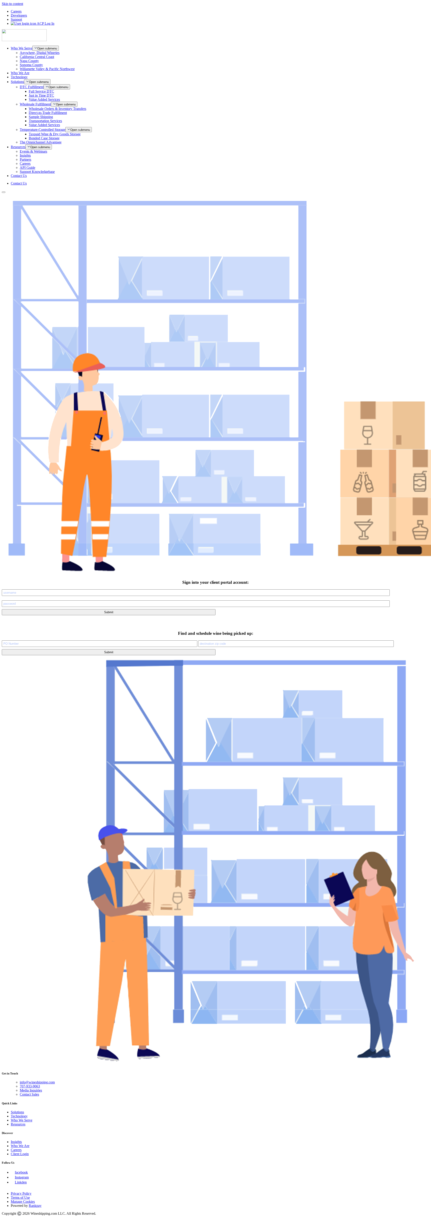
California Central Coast (37, 57)
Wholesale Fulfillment (35, 104)
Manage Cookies (23, 1201)
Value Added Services (44, 99)
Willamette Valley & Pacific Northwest (47, 69)
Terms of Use (20, 1197)
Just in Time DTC (41, 95)
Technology (19, 77)
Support (16, 19)
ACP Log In (45, 23)
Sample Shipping (41, 117)
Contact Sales (29, 1094)
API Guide (27, 167)
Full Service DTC (41, 91)
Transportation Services (45, 121)
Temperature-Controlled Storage (42, 129)
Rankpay (35, 1206)
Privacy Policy (21, 1193)
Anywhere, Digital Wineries (39, 53)
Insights (25, 155)
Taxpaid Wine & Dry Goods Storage (55, 134)
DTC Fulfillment (32, 87)
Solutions (17, 82)
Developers (19, 15)
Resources (18, 147)
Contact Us (19, 176)
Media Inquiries (31, 1090)
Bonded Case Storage (44, 138)
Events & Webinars (33, 151)
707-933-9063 (30, 1086)
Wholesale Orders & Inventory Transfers (57, 109)
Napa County (29, 61)
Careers (16, 11)
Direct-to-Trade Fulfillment (48, 113)
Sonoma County (31, 65)
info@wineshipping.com (37, 1082)
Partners (25, 159)
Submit (108, 612)
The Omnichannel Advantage (41, 142)
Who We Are (20, 73)
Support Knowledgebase (37, 172)
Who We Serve (21, 48)
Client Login (20, 1154)
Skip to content (12, 4)
